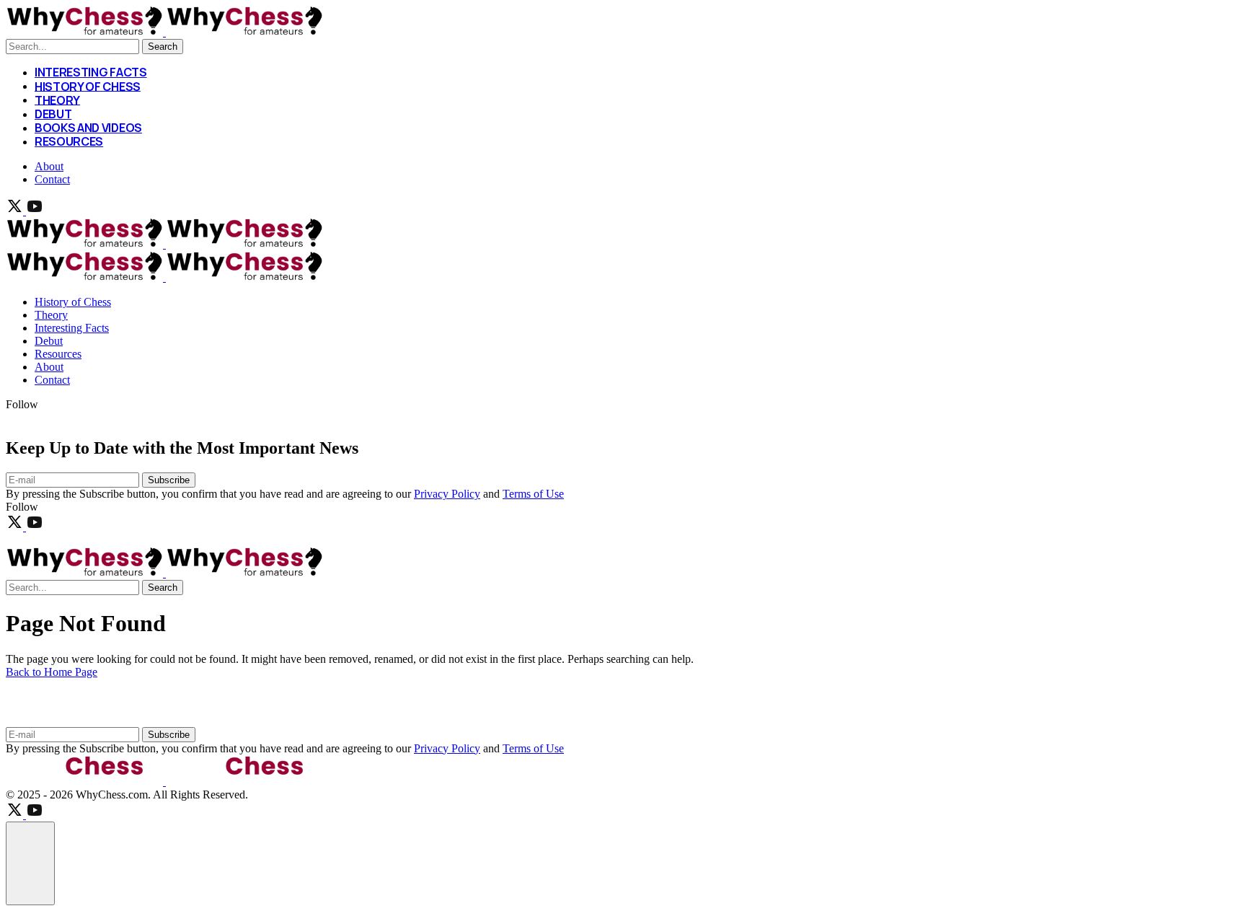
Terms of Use (533, 494)
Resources (69, 141)
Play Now (56, 540)
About (49, 166)
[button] (30, 863)
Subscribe (169, 480)
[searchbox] (72, 46)
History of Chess (88, 86)
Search (162, 46)
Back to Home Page (51, 672)
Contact (52, 179)
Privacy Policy (447, 494)
